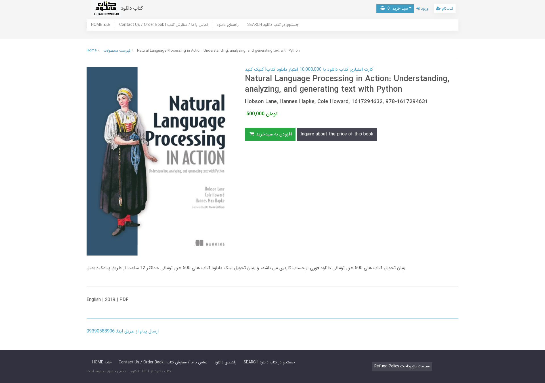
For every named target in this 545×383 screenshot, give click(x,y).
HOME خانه (100, 25)
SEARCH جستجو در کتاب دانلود (273, 25)
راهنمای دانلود (228, 25)
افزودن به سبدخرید (273, 134)
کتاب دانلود (132, 8)
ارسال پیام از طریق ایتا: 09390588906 (123, 331)
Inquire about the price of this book (337, 134)
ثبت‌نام (447, 8)
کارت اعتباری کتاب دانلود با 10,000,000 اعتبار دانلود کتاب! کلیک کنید (309, 69)
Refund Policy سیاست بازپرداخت (402, 366)
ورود (424, 8)
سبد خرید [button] (396, 8)
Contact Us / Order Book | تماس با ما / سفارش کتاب (163, 25)
